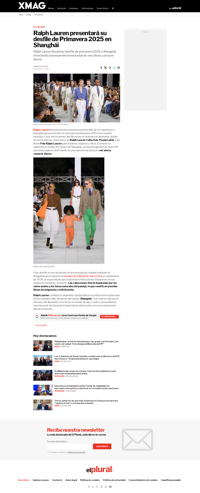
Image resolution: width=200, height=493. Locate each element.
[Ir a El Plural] (175, 8)
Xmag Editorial (40, 66)
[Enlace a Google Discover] (110, 67)
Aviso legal (71, 480)
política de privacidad (76, 452)
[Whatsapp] (114, 67)
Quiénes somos (41, 480)
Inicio (21, 15)
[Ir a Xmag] (32, 6)
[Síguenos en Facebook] (89, 487)
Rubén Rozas (65, 347)
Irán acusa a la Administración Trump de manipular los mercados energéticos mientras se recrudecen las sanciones (86, 387)
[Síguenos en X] (93, 487)
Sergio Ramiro (71, 391)
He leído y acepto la (67, 452)
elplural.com (65, 361)
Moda (51, 8)
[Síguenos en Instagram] (97, 487)
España (57, 361)
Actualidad (39, 27)
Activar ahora (108, 317)
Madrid (57, 347)
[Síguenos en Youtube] (110, 486)
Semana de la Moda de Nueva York (82, 276)
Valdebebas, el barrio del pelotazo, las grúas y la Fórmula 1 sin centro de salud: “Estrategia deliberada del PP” (86, 342)
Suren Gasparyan (72, 376)
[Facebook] (101, 67)
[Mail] (118, 68)
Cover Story (102, 8)
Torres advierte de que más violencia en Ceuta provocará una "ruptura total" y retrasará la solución (86, 402)
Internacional (59, 376)
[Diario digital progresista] (100, 469)
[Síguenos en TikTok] (101, 486)
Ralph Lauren (41, 325)
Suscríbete (24, 480)
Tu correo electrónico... (57, 441)
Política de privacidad (114, 480)
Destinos (73, 8)
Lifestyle (61, 8)
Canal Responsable (171, 480)
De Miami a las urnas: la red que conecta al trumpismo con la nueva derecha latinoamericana (85, 372)
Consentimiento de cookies (143, 480)
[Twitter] (105, 67)
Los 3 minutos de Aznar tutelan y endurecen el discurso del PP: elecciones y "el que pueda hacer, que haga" (87, 357)
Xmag (28, 15)
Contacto (57, 480)
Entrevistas (87, 8)
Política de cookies (90, 480)
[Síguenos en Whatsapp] (105, 486)
